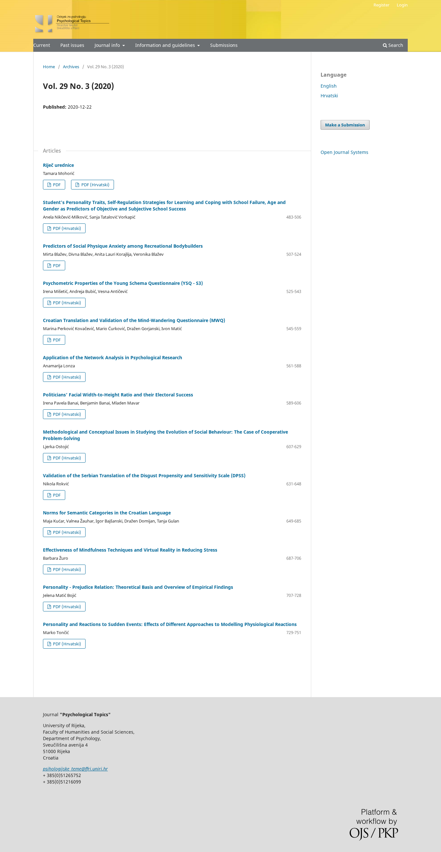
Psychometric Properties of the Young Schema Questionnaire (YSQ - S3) (123, 283)
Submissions (224, 45)
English (329, 86)
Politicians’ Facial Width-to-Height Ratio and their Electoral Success (118, 395)
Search (395, 45)
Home (49, 67)
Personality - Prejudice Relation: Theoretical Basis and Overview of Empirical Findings (138, 587)
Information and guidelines (165, 45)
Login (402, 5)
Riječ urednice (58, 165)
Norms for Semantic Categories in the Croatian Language (107, 513)
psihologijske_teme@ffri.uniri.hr (75, 769)
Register (381, 5)
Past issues (72, 45)
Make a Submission (345, 125)
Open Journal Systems (344, 152)
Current (41, 45)
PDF (56, 185)
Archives (71, 67)
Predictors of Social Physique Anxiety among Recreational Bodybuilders (123, 246)
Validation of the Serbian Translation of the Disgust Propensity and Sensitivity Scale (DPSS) (144, 475)
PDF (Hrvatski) (94, 185)
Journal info (108, 45)
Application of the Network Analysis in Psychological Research (112, 357)
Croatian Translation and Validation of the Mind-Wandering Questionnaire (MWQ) (134, 320)
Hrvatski (329, 95)
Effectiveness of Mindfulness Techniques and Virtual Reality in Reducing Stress (130, 550)
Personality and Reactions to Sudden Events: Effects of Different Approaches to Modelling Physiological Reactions (170, 624)
